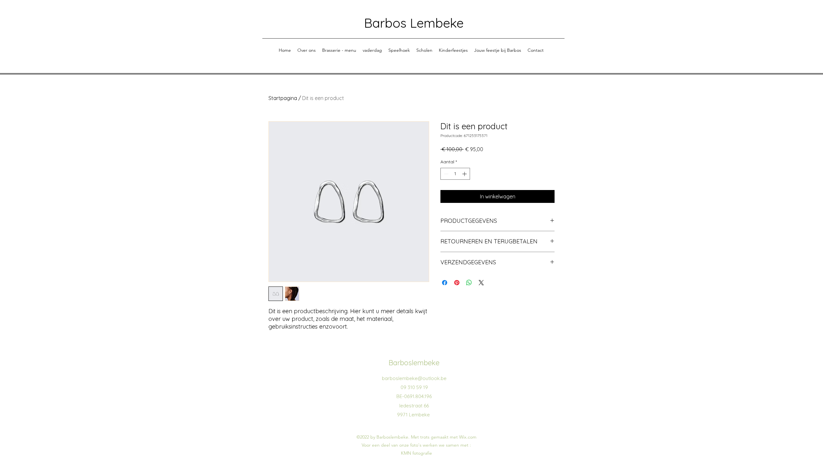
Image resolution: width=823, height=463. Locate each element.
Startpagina (282, 98)
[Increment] (465, 173)
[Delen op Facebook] (444, 282)
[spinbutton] (455, 173)
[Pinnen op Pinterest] (457, 282)
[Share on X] (481, 282)
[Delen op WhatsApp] (469, 282)
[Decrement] (445, 173)
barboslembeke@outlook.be (414, 378)
